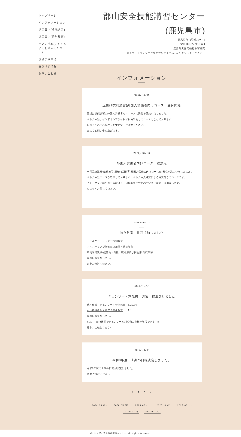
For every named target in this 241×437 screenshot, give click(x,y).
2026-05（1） (121, 405)
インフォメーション (52, 22)
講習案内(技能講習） (53, 29)
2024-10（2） (153, 411)
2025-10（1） (163, 405)
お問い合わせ (48, 73)
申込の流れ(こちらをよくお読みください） (53, 48)
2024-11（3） (131, 411)
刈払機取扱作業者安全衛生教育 (105, 310)
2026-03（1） (143, 405)
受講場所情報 (48, 66)
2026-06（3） (100, 405)
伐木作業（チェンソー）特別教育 (106, 304)
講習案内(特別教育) (52, 36)
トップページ (48, 15)
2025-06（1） (185, 405)
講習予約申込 (48, 59)
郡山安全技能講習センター (112, 433)
